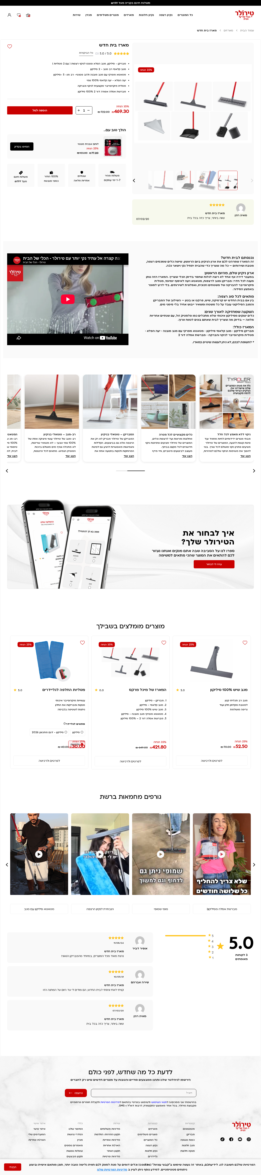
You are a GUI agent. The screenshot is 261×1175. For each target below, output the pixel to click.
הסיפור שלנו (76, 1129)
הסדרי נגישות (75, 1134)
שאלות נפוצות (74, 1151)
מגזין (88, 15)
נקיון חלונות (146, 15)
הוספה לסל (40, 110)
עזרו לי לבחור (214, 564)
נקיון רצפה (166, 15)
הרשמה (78, 1093)
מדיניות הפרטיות (110, 1102)
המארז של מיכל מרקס (147, 689)
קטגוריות (190, 1123)
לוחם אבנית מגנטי (88, 144)
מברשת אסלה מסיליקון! (222, 909)
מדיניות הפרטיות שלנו (112, 1169)
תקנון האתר (113, 1151)
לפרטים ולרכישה (211, 761)
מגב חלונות (188, 1145)
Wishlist (9, 46)
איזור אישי (39, 1123)
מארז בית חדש (114, 45)
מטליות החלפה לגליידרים (63, 689)
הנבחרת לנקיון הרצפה (100, 909)
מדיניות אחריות (111, 1140)
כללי (80, 1123)
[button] (134, 180)
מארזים (129, 15)
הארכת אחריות (111, 1145)
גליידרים (152, 1156)
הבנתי (12, 1167)
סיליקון (76, 732)
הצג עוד (245, 456)
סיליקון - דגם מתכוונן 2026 (48, 732)
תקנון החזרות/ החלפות (107, 1134)
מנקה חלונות (187, 1151)
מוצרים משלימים (108, 15)
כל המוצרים (185, 15)
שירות (76, 15)
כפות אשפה (187, 1140)
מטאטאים (189, 1129)
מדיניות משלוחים (110, 1129)
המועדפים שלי (36, 1134)
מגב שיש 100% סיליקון (229, 689)
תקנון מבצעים (75, 1156)
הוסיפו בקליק (21, 146)
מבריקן (191, 1134)
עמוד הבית (247, 30)
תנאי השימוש (159, 1102)
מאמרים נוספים (73, 1145)
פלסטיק (75, 744)
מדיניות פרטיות (111, 1156)
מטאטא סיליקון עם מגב (39, 909)
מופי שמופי (161, 909)
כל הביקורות (86, 52)
